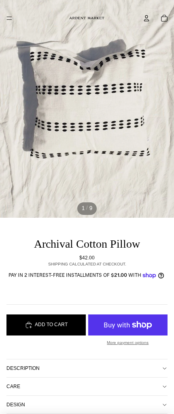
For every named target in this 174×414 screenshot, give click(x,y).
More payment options (128, 342)
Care (13, 386)
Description (23, 368)
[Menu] (9, 18)
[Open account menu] (146, 18)
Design (15, 405)
